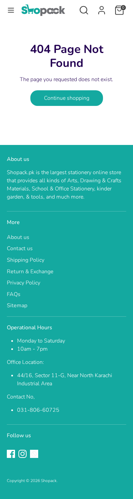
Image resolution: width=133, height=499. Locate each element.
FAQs (13, 294)
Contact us (20, 248)
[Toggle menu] (11, 10)
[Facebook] (11, 454)
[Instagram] (22, 454)
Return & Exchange (30, 271)
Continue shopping (66, 98)
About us (18, 237)
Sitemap (17, 305)
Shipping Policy (25, 260)
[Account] (101, 7)
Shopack (49, 480)
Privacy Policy (23, 283)
